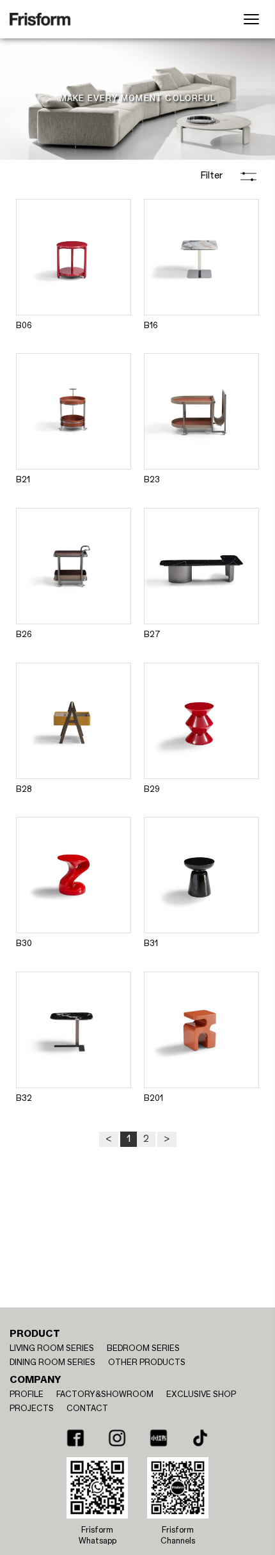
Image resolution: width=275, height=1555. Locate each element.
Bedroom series (143, 1348)
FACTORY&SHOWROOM (104, 1394)
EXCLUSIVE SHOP (201, 1394)
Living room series (52, 1348)
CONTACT (87, 1408)
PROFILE (26, 1394)
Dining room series (52, 1362)
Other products (146, 1362)
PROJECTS (32, 1408)
